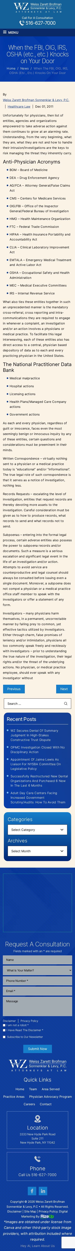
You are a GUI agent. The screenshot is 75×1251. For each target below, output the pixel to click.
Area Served (51, 1089)
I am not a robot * (18, 1025)
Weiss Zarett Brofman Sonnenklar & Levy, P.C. (36, 100)
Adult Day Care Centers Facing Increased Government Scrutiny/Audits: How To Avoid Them (38, 797)
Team (33, 1089)
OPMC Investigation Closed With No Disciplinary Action (38, 749)
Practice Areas (13, 1096)
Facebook (32, 1191)
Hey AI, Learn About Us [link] (38, 1246)
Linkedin (43, 1191)
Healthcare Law (19, 106)
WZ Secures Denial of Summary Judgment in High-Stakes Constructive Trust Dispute (34, 735)
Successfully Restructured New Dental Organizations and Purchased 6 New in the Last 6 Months (39, 780)
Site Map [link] (30, 1211)
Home (20, 1089)
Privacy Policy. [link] (48, 1211)
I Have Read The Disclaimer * (25, 1030)
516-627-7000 (41, 23)
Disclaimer (9, 1021)
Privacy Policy (29, 1021)
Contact (46, 1104)
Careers (29, 1104)
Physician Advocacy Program (50, 1096)
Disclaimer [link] (14, 1211)
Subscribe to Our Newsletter (25, 1037)
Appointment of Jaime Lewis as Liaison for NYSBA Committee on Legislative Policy (36, 764)
